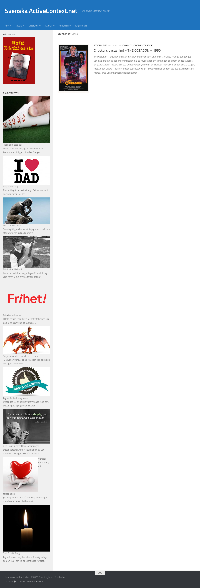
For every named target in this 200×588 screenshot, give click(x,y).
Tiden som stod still (12, 144)
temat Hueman (36, 581)
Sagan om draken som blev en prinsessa (22, 356)
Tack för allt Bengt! (12, 553)
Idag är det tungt (11, 186)
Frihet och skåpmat (12, 315)
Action (97, 45)
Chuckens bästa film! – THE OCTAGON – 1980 (127, 50)
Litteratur (33, 25)
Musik (19, 25)
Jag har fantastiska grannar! (16, 398)
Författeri (64, 25)
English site (81, 25)
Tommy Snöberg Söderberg (138, 45)
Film (7, 25)
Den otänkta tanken (12, 225)
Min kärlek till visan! (12, 269)
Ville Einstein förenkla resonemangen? (21, 446)
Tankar (48, 25)
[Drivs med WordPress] (15, 582)
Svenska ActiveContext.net (41, 11)
